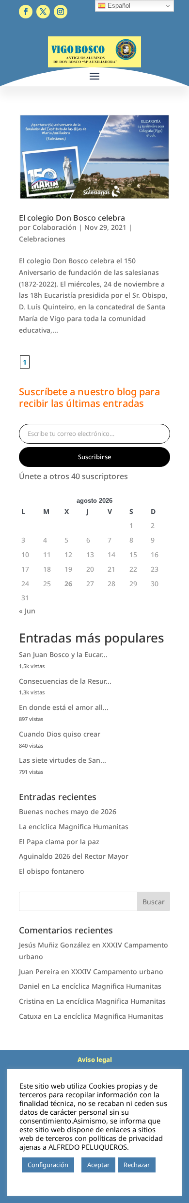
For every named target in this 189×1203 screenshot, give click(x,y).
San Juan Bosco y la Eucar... (63, 654)
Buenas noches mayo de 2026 (67, 811)
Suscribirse (94, 456)
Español (118, 5)
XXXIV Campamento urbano (117, 971)
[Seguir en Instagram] (60, 11)
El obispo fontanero (51, 871)
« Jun (27, 610)
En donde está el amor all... (64, 707)
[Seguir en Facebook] (25, 11)
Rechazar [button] (137, 1164)
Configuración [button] (48, 1164)
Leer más (37, 1179)
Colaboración (54, 227)
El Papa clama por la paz (59, 841)
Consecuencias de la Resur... (65, 681)
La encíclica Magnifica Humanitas (73, 826)
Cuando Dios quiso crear (59, 733)
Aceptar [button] (98, 1164)
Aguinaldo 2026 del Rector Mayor (73, 856)
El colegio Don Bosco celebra (72, 217)
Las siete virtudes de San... (62, 760)
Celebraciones (42, 238)
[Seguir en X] (43, 11)
